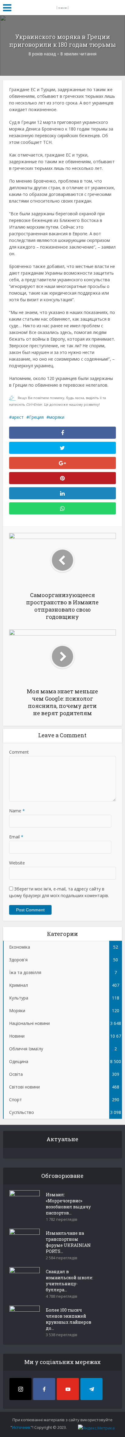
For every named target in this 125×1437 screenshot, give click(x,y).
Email (16, 837)
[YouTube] (68, 1389)
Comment (19, 752)
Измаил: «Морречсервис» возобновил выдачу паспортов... (68, 1204)
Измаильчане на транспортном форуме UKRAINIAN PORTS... (68, 1242)
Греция (36, 417)
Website (17, 863)
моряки (56, 417)
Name (17, 811)
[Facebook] (44, 1389)
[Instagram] (20, 1389)
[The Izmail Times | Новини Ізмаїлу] (62, 6)
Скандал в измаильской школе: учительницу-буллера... (69, 1281)
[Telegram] (91, 1389)
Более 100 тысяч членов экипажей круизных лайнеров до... (68, 1319)
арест (18, 417)
